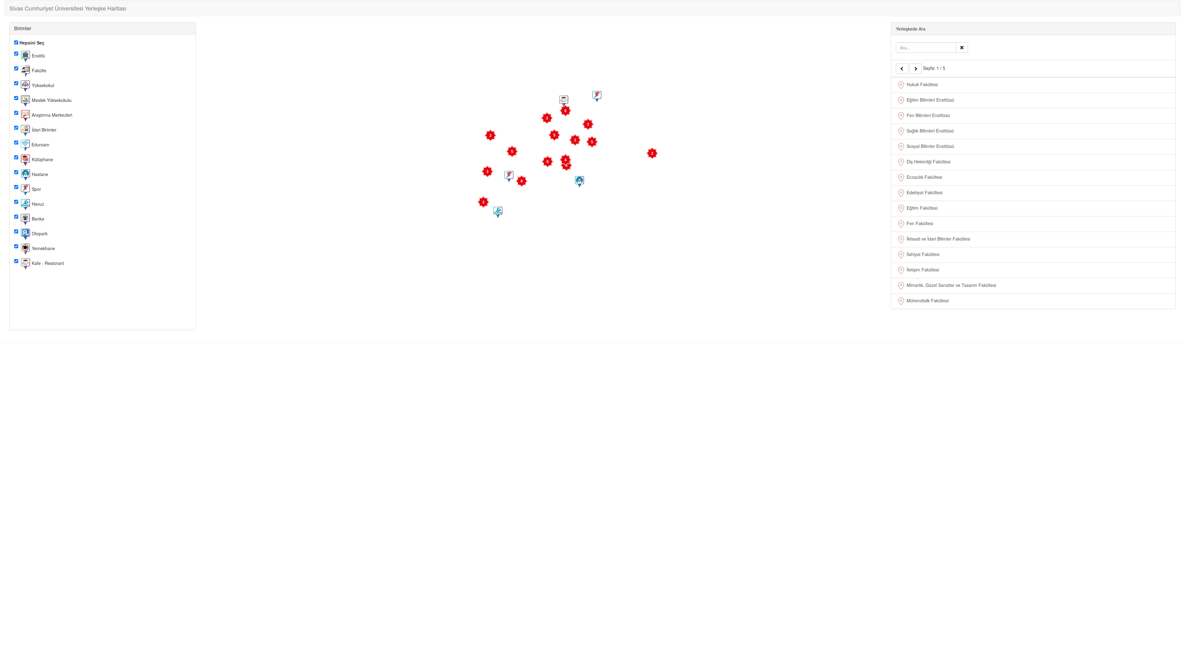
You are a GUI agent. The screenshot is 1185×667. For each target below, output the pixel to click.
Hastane (39, 174)
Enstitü (38, 55)
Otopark (39, 233)
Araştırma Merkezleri (51, 114)
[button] (592, 142)
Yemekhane (43, 248)
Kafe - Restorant (47, 263)
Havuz (37, 203)
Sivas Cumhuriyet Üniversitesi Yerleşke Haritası (68, 8)
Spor (36, 189)
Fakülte (38, 70)
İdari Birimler (43, 129)
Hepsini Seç (31, 43)
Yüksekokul (42, 85)
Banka (37, 218)
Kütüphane (42, 159)
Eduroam (39, 144)
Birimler (22, 28)
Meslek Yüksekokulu (51, 100)
